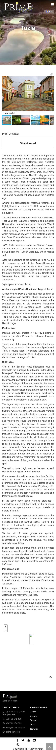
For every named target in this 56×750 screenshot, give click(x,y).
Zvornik (33, 715)
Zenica (33, 711)
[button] (51, 74)
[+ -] (28, 652)
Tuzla (32, 724)
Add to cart (29, 143)
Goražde (34, 728)
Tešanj (33, 720)
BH (50, 12)
